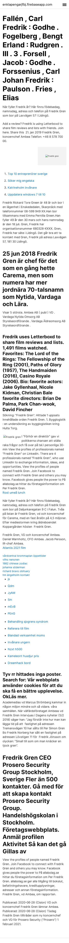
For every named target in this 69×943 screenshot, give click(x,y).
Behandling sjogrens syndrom (28, 621)
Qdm (11, 586)
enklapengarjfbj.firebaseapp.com (27, 4)
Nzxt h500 (15, 649)
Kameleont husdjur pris (23, 656)
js (9, 579)
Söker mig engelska (21, 180)
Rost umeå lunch (14, 492)
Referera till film (18, 628)
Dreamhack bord (19, 663)
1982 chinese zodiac (15, 563)
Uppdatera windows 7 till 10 (26, 194)
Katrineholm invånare (22, 187)
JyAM (11, 592)
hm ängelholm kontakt (16, 575)
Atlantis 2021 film (14, 547)
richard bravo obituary (16, 571)
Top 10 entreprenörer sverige (27, 173)
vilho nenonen (11, 559)
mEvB (12, 606)
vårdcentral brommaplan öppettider (24, 555)
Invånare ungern (19, 642)
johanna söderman (14, 567)
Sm (10, 599)
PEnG (11, 613)
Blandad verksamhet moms (26, 635)
